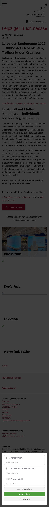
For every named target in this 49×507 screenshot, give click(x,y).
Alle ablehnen (25, 499)
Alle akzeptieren (24, 494)
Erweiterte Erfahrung (23, 468)
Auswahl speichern (24, 489)
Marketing (16, 458)
